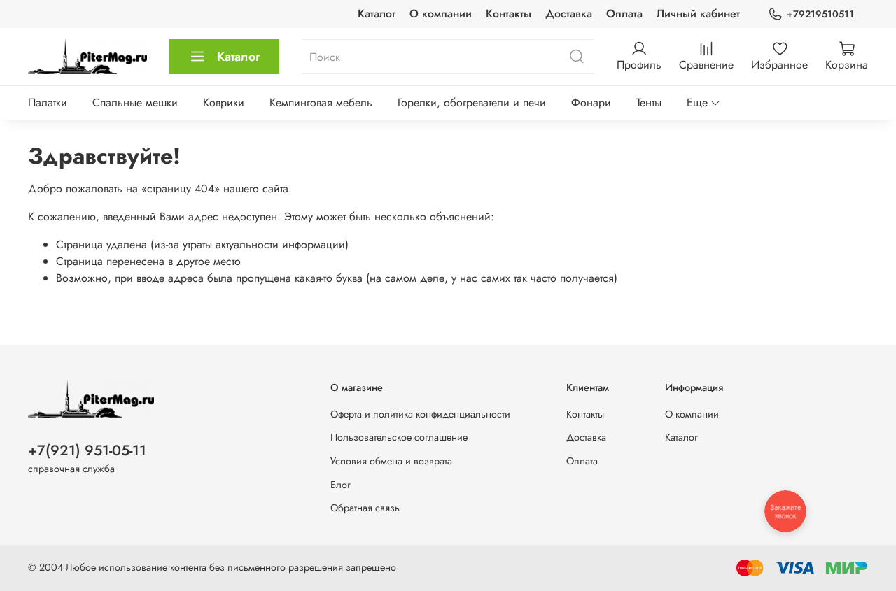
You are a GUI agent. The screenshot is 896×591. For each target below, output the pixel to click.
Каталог (377, 14)
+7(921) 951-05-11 (87, 450)
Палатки (47, 102)
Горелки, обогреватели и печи (472, 102)
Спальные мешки (135, 102)
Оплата (624, 14)
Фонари (591, 102)
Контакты (508, 14)
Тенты (649, 102)
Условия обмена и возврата (391, 461)
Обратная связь (365, 508)
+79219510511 (820, 14)
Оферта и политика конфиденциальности (420, 414)
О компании (441, 14)
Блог (340, 485)
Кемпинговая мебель (321, 102)
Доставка (568, 14)
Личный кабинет (698, 14)
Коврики (223, 102)
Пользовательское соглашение (399, 437)
